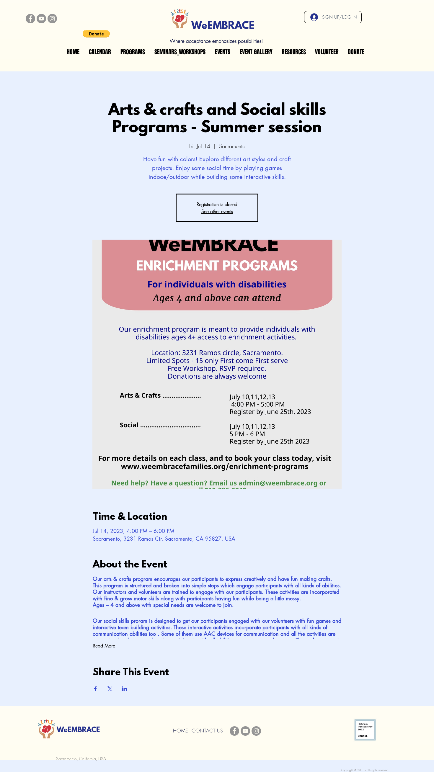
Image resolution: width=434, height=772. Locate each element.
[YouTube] (41, 18)
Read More (104, 646)
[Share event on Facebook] (95, 688)
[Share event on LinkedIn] (124, 688)
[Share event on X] (110, 688)
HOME (180, 730)
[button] (96, 33)
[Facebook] (30, 18)
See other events (217, 211)
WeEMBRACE (222, 26)
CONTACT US (207, 730)
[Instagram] (52, 18)
